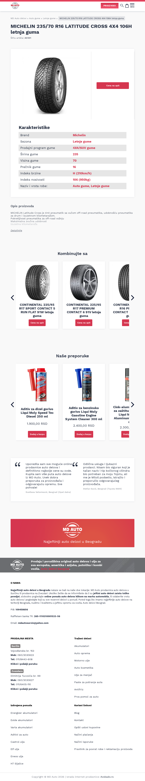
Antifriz (78, 689)
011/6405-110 (23, 684)
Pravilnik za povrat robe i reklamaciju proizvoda (103, 749)
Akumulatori (81, 646)
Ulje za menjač (83, 675)
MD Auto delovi (18, 18)
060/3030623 (26, 655)
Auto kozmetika (83, 667)
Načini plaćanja (83, 734)
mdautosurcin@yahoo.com (33, 623)
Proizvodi (109, 5)
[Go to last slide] (12, 297)
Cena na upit (112, 85)
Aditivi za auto (19, 734)
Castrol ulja (18, 741)
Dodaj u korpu (37, 434)
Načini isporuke (83, 741)
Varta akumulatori (22, 727)
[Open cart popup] (127, 5)
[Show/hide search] (122, 5)
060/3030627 (26, 680)
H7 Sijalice (17, 763)
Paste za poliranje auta (88, 682)
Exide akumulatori (22, 720)
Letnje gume (49, 18)
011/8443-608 (24, 659)
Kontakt (79, 720)
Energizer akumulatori (24, 712)
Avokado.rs (107, 776)
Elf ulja (15, 749)
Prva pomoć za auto (86, 696)
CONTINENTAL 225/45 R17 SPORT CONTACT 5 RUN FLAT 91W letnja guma (37, 310)
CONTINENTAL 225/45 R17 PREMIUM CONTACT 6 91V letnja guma (83, 310)
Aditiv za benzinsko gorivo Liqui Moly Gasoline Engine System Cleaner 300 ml (83, 413)
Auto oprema (82, 653)
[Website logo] (15, 5)
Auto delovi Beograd (55, 568)
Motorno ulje (82, 660)
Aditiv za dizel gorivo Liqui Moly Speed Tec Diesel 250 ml (37, 412)
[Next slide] (132, 297)
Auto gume (34, 18)
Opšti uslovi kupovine (87, 727)
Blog (76, 712)
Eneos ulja (17, 756)
